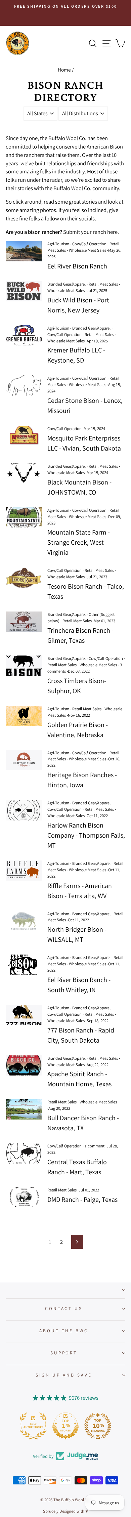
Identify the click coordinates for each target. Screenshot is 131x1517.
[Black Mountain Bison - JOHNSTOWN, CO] (24, 473)
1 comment (94, 1146)
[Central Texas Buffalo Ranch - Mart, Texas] (24, 1153)
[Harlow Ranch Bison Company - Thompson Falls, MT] (24, 810)
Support (64, 1353)
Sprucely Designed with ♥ (65, 1511)
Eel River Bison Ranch (77, 266)
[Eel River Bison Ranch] (24, 251)
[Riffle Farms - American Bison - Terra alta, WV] (24, 870)
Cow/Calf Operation (89, 244)
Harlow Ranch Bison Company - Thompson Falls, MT (86, 835)
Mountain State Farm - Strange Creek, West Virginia (78, 542)
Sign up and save (64, 1375)
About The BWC (64, 1331)
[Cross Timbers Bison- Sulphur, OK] (24, 666)
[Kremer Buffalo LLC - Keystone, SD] (24, 335)
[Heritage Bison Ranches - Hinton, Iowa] (24, 760)
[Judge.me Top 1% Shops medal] (65, 1426)
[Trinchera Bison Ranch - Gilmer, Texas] (24, 622)
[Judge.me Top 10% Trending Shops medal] (97, 1426)
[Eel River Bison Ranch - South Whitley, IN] (24, 965)
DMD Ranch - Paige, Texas (82, 1199)
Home (64, 69)
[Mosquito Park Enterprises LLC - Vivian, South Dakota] (24, 436)
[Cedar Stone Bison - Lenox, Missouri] (24, 385)
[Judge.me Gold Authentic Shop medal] (33, 1426)
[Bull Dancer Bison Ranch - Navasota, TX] (24, 1109)
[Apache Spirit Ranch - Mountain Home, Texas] (24, 1065)
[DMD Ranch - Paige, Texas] (24, 1197)
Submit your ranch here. (91, 232)
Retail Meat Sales (103, 284)
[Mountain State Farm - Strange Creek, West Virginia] (24, 517)
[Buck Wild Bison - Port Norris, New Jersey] (24, 291)
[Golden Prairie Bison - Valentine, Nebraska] (24, 716)
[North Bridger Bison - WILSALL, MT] (24, 921)
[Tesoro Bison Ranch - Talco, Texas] (24, 577)
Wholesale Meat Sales (87, 250)
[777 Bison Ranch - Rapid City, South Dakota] (24, 1015)
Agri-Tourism (58, 244)
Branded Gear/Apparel (66, 284)
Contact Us (64, 1308)
